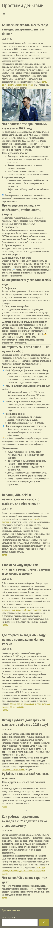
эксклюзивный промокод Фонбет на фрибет (21, 609)
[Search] (44, 922)
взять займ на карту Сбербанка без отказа (24, 83)
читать (5, 624)
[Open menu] (3, 14)
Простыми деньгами (23, 5)
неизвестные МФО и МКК (13, 769)
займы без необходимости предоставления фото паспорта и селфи (23, 870)
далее (4, 554)
